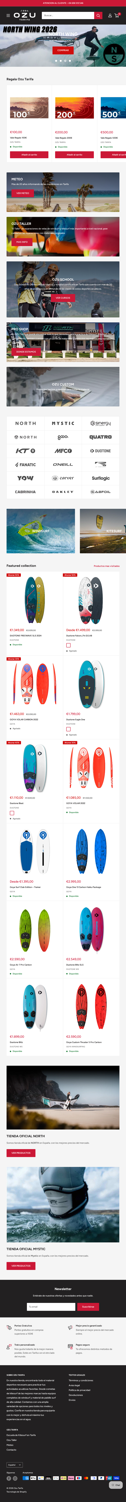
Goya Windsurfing (75, 1047)
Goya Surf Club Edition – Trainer (25, 887)
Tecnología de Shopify (17, 1492)
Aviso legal (74, 1385)
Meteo (10, 1444)
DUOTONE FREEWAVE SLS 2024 (26, 635)
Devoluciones (76, 1395)
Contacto (11, 1449)
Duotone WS (72, 969)
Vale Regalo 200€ (63, 137)
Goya (12, 724)
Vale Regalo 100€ (18, 137)
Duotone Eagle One (75, 719)
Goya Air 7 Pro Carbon (21, 964)
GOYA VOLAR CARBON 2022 (24, 719)
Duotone (14, 640)
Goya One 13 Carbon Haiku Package (83, 887)
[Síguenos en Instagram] (15, 1478)
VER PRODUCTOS (21, 1152)
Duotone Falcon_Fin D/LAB (79, 635)
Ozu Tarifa (15, 142)
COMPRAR (47, 50)
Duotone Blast (16, 803)
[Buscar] (98, 15)
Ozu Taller (12, 1440)
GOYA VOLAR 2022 (75, 803)
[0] (117, 15)
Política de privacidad (79, 1390)
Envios (72, 1399)
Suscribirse (88, 1306)
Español (11, 1465)
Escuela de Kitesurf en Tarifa (21, 1435)
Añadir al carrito (29, 154)
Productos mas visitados (107, 566)
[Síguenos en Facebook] (9, 1478)
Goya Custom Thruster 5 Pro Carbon (84, 1042)
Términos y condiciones (81, 1380)
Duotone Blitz (16, 1042)
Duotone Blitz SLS (75, 964)
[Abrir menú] (8, 15)
